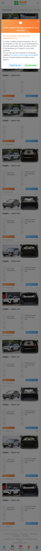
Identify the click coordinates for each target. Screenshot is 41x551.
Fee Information (30, 65)
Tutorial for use (15, 65)
